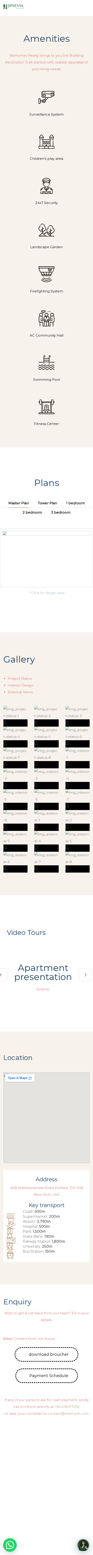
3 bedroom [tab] (60, 512)
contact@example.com (68, 1413)
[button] (86, 8)
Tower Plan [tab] (47, 503)
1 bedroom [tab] (75, 503)
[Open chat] (83, 1545)
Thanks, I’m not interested (46, 1547)
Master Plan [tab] (18, 503)
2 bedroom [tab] (32, 512)
